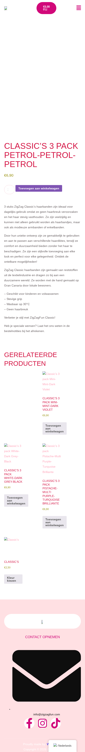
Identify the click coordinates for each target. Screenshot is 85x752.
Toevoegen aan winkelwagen (38, 188)
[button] (75, 8)
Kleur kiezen (11, 579)
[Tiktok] (56, 723)
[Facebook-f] (29, 723)
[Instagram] (42, 723)
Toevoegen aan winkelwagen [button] (54, 428)
